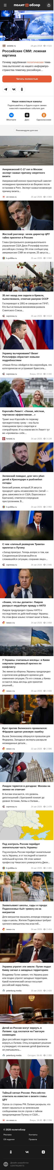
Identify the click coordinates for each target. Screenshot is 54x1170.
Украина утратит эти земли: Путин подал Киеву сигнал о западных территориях (26, 968)
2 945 (49, 565)
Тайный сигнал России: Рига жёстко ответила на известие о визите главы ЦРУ (24, 1096)
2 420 (49, 990)
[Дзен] (43, 1152)
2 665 (49, 691)
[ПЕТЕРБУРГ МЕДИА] (3, 990)
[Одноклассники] (10, 1152)
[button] (5, 89)
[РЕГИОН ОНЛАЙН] (3, 622)
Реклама (7, 1134)
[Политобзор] (27, 5)
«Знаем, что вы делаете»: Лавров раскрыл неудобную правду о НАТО (24, 604)
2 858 (49, 623)
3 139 (49, 439)
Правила (33, 1139)
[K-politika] (3, 258)
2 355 (49, 1055)
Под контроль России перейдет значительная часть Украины (21, 846)
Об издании (9, 1139)
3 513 (49, 316)
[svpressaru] (3, 316)
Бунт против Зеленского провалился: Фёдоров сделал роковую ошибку (24, 730)
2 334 (49, 1120)
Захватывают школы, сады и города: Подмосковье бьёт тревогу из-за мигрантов (25, 909)
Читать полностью (27, 79)
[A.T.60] (4, 46)
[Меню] (5, 5)
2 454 (49, 929)
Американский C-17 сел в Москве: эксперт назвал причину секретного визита (23, 173)
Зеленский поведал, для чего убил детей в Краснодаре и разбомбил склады (23, 479)
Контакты (33, 1134)
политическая (35, 62)
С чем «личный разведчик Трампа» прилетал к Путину (23, 546)
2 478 (49, 807)
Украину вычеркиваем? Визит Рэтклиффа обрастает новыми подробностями (20, 357)
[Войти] (49, 5)
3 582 (49, 258)
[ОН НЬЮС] (3, 196)
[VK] (27, 1152)
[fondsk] (3, 438)
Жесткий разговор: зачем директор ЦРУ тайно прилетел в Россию (26, 236)
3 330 (49, 374)
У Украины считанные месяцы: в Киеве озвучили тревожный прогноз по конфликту (26, 663)
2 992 (49, 507)
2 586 (49, 749)
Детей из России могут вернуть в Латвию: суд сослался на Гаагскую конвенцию (23, 1031)
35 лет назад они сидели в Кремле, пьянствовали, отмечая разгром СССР (25, 297)
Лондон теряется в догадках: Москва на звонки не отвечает (26, 788)
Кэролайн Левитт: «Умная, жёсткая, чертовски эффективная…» (23, 413)
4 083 (49, 197)
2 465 (49, 868)
